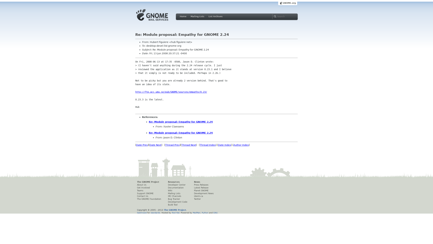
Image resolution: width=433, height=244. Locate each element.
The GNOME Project (148, 182)
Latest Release (201, 188)
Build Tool (172, 205)
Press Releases (201, 185)
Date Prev (142, 145)
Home (183, 16)
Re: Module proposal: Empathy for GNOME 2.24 (181, 121)
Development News (204, 193)
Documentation (176, 188)
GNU (215, 213)
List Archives (216, 16)
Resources (174, 182)
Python (205, 213)
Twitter (197, 199)
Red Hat (175, 213)
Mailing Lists (197, 16)
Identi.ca (198, 196)
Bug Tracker (174, 199)
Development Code (177, 202)
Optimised (142, 213)
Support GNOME (145, 193)
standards (155, 213)
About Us (141, 185)
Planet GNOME (201, 190)
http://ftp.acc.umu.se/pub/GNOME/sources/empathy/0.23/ (171, 92)
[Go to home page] (157, 22)
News (197, 182)
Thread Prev (172, 145)
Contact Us (142, 196)
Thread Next (188, 145)
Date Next (155, 145)
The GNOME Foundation (149, 199)
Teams (140, 190)
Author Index (241, 145)
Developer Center (177, 185)
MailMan (196, 213)
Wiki (170, 190)
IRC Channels (174, 196)
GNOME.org (289, 3)
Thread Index (208, 145)
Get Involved (143, 188)
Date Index (224, 145)
